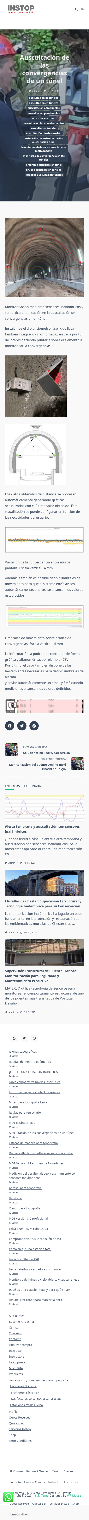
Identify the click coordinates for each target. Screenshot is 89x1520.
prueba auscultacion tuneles (43, 170)
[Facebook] (14, 1038)
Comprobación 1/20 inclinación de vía (35, 1239)
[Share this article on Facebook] (9, 725)
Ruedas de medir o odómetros (30, 1062)
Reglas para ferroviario (25, 1112)
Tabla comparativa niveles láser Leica (34, 1082)
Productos (16, 1374)
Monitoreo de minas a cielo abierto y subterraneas (44, 1279)
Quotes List (16, 1423)
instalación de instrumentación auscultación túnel (43, 140)
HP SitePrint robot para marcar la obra (35, 1300)
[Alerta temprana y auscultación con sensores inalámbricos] (44, 808)
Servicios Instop (20, 1429)
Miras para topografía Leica (28, 1102)
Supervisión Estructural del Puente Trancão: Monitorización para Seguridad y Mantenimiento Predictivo (41, 976)
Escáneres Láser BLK (25, 1393)
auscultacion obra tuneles (44, 108)
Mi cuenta (16, 1368)
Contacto (15, 1339)
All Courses (16, 1316)
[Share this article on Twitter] (21, 725)
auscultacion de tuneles (43, 98)
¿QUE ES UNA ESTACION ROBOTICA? (34, 1072)
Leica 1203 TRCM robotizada (28, 1229)
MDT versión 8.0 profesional (28, 1218)
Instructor (16, 1351)
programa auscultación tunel (44, 165)
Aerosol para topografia (25, 1188)
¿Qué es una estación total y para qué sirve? (39, 1290)
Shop (12, 1435)
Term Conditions (20, 1441)
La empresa (17, 1362)
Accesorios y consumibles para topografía (39, 1380)
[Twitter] (24, 1038)
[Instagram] (34, 1038)
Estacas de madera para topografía (33, 1143)
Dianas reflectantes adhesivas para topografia (41, 1153)
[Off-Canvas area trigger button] (82, 9)
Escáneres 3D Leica (23, 1386)
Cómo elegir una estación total (30, 1249)
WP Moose (74, 1495)
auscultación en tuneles (43, 103)
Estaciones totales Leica (26, 1405)
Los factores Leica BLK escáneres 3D (36, 1399)
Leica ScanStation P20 (24, 1259)
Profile (13, 1412)
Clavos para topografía (24, 1208)
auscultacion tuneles (44, 128)
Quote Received (20, 1417)
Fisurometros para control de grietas (34, 1092)
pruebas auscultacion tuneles (44, 175)
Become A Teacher (21, 1322)
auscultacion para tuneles (44, 113)
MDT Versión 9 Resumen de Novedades (36, 1163)
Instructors (16, 1356)
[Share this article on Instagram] (34, 725)
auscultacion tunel (43, 118)
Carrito (13, 1327)
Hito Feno (15, 1198)
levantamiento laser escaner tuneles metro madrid (43, 149)
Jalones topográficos (23, 1051)
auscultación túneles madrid (43, 133)
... (11, 854)
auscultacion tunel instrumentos (44, 123)
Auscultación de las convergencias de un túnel (41, 1133)
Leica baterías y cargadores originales (35, 1269)
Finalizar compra (20, 1345)
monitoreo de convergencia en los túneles (44, 157)
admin (35, 91)
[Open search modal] (76, 9)
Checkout (15, 1333)
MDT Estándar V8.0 (22, 1123)
